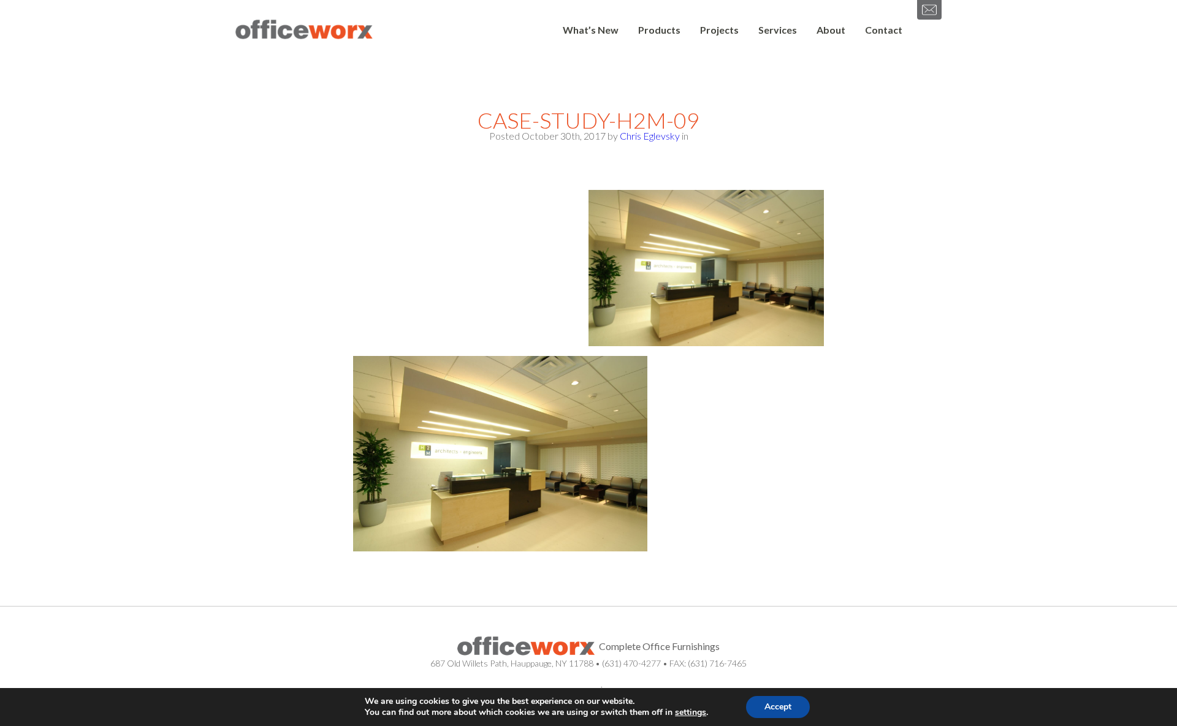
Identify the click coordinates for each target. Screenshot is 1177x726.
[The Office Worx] (304, 30)
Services (777, 30)
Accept (777, 707)
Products (659, 30)
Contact (883, 30)
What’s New (591, 30)
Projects (719, 30)
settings (690, 712)
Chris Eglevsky (650, 136)
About (831, 30)
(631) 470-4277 (631, 663)
